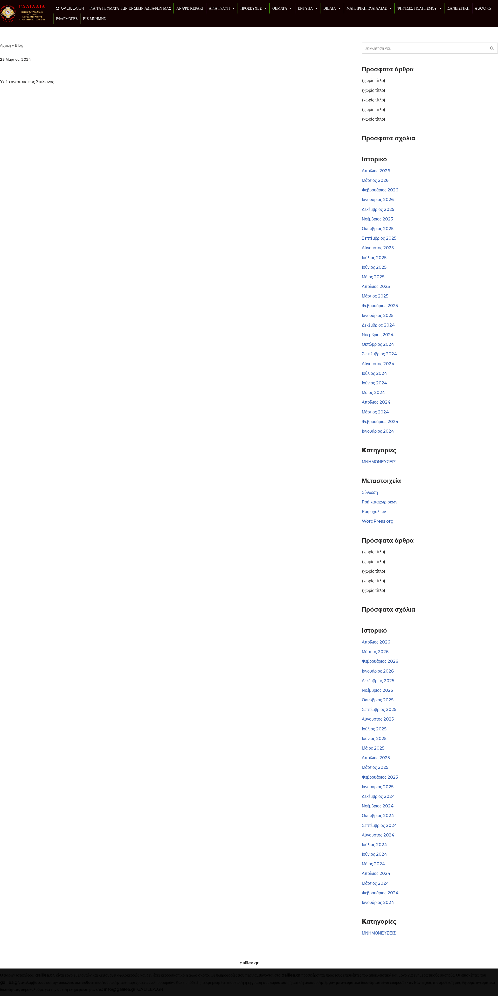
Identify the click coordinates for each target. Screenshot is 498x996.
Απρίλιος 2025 (376, 286)
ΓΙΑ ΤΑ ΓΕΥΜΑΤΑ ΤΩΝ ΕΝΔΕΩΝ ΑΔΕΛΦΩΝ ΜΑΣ (130, 8)
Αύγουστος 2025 (378, 247)
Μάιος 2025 (373, 276)
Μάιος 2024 (373, 392)
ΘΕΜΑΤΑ (279, 8)
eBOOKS (483, 8)
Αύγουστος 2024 (378, 363)
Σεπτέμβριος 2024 (379, 353)
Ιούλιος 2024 (374, 373)
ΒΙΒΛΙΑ (329, 8)
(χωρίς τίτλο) (373, 80)
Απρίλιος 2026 (376, 170)
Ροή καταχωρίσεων (379, 502)
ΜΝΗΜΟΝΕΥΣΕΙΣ (379, 461)
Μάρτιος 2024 (375, 412)
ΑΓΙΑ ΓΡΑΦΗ (219, 8)
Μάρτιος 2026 (375, 180)
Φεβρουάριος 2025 (380, 305)
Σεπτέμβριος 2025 (379, 238)
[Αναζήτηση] (492, 48)
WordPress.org (377, 521)
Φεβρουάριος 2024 (380, 421)
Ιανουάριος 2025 (377, 315)
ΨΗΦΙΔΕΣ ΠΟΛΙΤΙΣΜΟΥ (417, 8)
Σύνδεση (370, 492)
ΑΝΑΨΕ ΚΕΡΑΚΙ (189, 8)
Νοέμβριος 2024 (377, 334)
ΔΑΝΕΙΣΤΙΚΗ (458, 8)
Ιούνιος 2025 (374, 267)
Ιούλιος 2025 (374, 257)
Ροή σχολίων (374, 511)
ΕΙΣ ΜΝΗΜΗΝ (94, 18)
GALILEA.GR (72, 8)
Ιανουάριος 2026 (378, 199)
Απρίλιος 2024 (376, 402)
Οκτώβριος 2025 (377, 228)
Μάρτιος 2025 (375, 296)
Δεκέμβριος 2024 (378, 325)
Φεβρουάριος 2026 (380, 190)
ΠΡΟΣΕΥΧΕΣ (251, 8)
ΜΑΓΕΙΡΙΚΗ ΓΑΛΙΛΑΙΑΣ (367, 8)
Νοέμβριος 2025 (377, 219)
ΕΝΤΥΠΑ (305, 8)
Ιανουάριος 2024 (378, 431)
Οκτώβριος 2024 (378, 344)
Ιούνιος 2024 (374, 383)
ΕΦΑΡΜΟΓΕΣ (67, 18)
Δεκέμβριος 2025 (378, 209)
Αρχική (5, 45)
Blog (19, 45)
